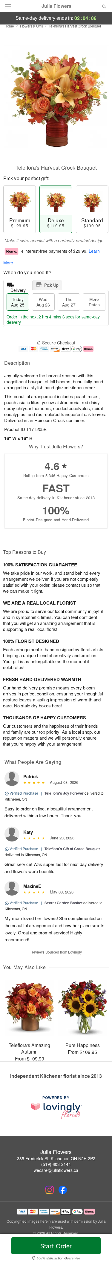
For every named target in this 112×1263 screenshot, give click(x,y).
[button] (99, 1249)
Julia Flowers (56, 6)
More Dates (94, 301)
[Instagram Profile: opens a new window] (49, 1190)
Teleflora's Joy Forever (64, 793)
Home (9, 25)
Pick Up (51, 285)
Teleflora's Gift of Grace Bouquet (72, 848)
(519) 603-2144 (56, 1164)
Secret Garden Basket (63, 902)
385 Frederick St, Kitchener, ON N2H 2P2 (56, 1158)
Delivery (18, 288)
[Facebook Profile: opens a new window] (63, 1190)
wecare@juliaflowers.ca (56, 1170)
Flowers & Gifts (31, 25)
